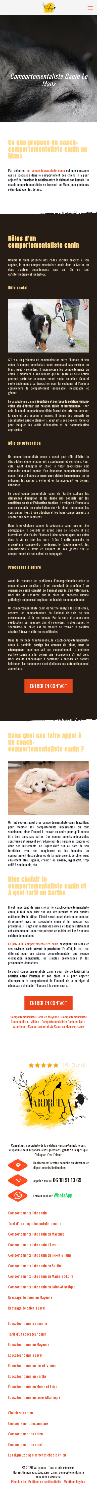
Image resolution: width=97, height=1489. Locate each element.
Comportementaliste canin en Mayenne (36, 1234)
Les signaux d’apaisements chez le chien (37, 1454)
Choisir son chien (20, 1412)
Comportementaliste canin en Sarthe (35, 1265)
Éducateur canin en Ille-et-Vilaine (32, 1365)
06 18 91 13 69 (67, 1180)
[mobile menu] (90, 7)
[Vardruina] (48, 7)
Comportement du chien (25, 1433)
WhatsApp (62, 1195)
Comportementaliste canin (27, 1212)
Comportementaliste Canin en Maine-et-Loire (56, 1026)
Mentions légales (74, 1481)
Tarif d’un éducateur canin (27, 1334)
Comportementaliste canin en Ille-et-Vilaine (40, 1255)
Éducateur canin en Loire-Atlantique (34, 1397)
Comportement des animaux (28, 1423)
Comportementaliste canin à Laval (32, 1244)
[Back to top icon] (87, 1479)
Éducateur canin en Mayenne (28, 1344)
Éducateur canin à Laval (25, 1355)
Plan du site (18, 1481)
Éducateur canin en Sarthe (27, 1376)
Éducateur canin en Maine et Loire (32, 1386)
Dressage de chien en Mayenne (30, 1297)
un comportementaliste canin (46, 170)
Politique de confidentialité (44, 1481)
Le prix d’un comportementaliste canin (33, 943)
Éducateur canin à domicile (27, 1323)
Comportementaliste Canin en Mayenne (34, 1016)
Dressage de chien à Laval (26, 1308)
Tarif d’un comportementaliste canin (34, 1223)
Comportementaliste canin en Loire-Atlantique (41, 1286)
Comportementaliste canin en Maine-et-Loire (40, 1276)
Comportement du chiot (25, 1444)
